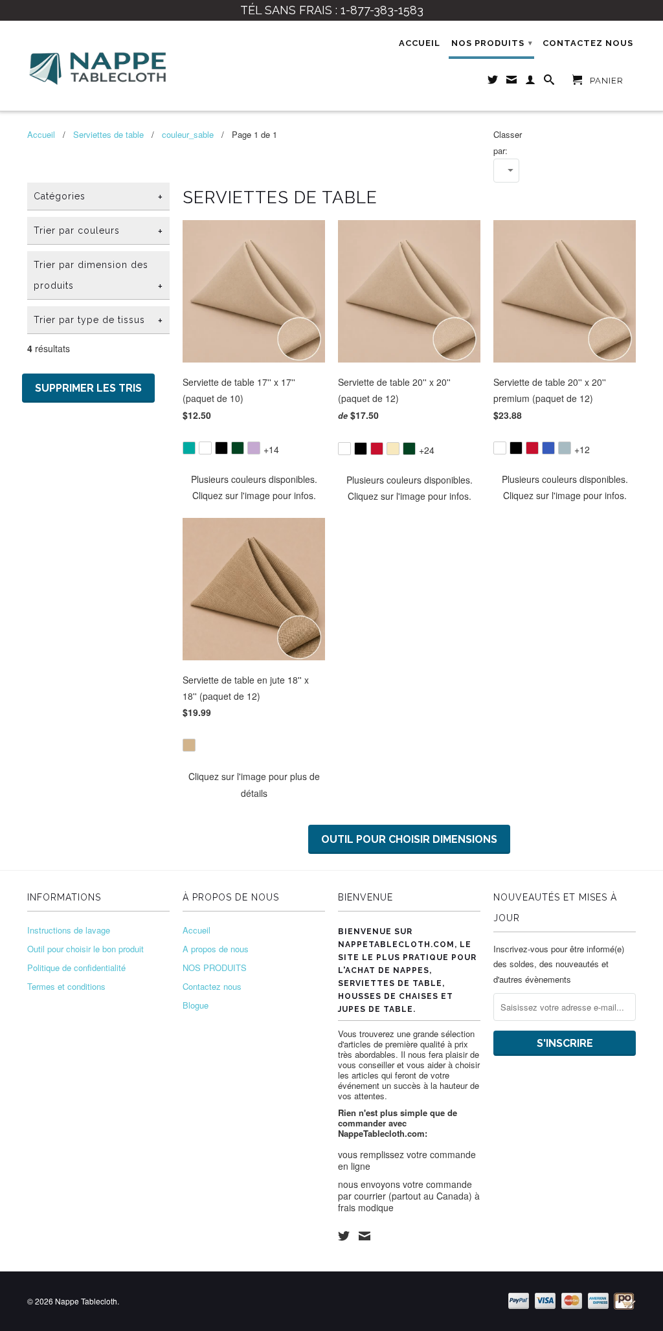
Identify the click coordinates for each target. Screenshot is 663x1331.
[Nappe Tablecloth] (98, 65)
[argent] (564, 448)
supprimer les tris (88, 388)
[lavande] (253, 448)
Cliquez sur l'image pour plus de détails (254, 784)
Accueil (419, 43)
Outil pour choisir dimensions (409, 839)
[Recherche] (549, 82)
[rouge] (376, 448)
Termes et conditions (66, 986)
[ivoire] (393, 448)
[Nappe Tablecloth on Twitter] (344, 1236)
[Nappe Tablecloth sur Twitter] (493, 82)
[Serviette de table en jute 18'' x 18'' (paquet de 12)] (254, 736)
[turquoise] (189, 448)
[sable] (189, 745)
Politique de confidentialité (76, 967)
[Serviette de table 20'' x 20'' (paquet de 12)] (409, 440)
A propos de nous (216, 949)
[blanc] (205, 448)
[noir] (221, 448)
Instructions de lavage (68, 930)
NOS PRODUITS (492, 43)
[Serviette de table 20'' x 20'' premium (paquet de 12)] (564, 439)
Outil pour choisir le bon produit (85, 949)
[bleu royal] (548, 448)
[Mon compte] (530, 82)
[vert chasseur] (237, 448)
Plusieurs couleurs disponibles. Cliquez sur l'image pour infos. (254, 487)
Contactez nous (588, 43)
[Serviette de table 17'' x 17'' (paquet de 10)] (254, 439)
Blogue (195, 1005)
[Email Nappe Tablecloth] (511, 82)
